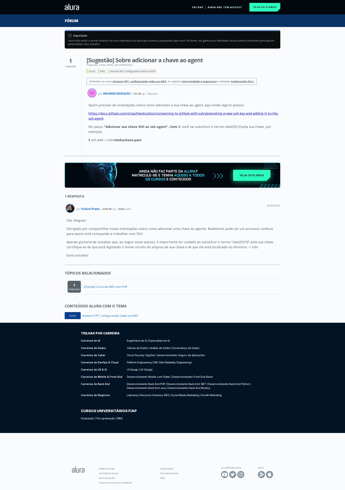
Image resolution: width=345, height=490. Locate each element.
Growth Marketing (211, 395)
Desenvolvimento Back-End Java (146, 387)
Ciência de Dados (137, 348)
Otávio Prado (90, 209)
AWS (102, 71)
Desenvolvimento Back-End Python (229, 383)
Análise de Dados (160, 348)
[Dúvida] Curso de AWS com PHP (105, 287)
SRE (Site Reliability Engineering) (172, 362)
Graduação (87, 418)
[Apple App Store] (269, 474)
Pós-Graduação (169, 473)
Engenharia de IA (137, 340)
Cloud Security (135, 355)
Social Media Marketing (185, 395)
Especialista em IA (159, 340)
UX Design (146, 369)
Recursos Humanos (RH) (154, 395)
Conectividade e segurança (199, 81)
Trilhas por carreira (100, 333)
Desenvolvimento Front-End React (192, 376)
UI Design (132, 369)
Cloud (92, 71)
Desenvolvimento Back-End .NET (186, 383)
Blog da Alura (107, 478)
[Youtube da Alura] (224, 474)
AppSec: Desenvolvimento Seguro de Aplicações (175, 355)
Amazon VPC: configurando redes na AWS (133, 71)
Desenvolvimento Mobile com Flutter (149, 376)
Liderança (133, 395)
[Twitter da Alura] (232, 474)
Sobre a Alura (107, 468)
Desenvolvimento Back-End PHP (146, 383)
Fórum (71, 20)
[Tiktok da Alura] (248, 474)
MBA (120, 418)
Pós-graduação (105, 418)
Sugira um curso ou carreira (115, 482)
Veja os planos (265, 7)
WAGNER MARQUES (117, 93)
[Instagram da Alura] (240, 474)
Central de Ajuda (108, 473)
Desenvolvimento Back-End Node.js (189, 387)
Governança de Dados (185, 348)
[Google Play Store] (261, 474)
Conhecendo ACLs (242, 81)
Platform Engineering (139, 362)
